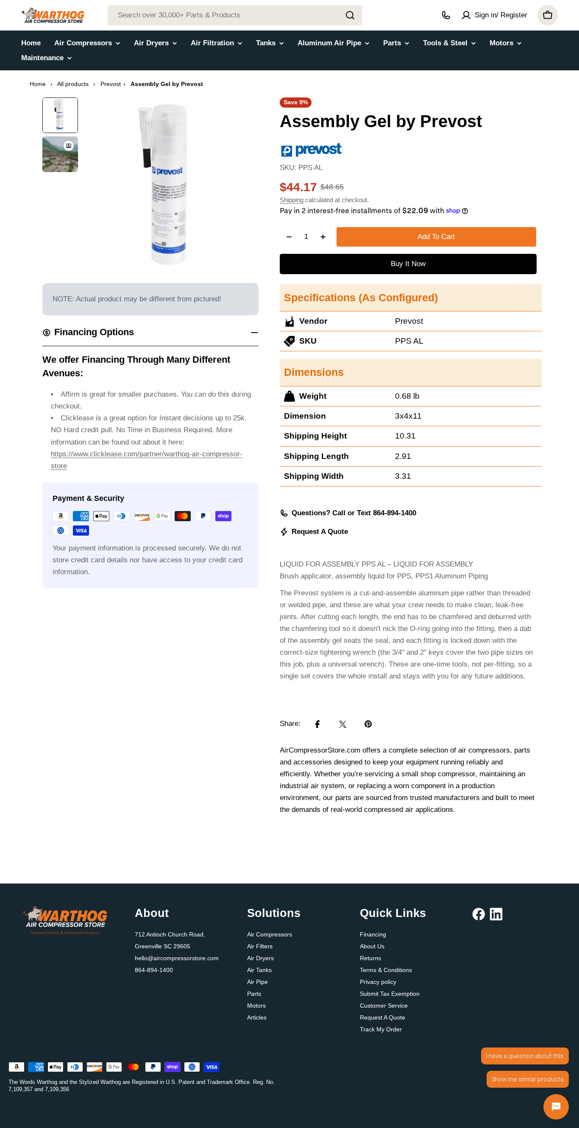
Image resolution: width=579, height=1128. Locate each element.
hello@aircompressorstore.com (177, 958)
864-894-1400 (154, 970)
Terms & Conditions (386, 970)
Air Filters (260, 946)
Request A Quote (320, 532)
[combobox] (235, 15)
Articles (257, 1017)
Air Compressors (269, 934)
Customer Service (384, 1005)
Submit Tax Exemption (390, 993)
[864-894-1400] (446, 15)
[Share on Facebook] (317, 724)
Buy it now (408, 264)
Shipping (291, 199)
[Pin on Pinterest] (368, 724)
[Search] (350, 15)
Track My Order (381, 1029)
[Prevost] (311, 147)
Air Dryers (260, 958)
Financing (373, 934)
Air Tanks (259, 970)
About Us (372, 946)
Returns (370, 958)
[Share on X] (343, 724)
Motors (256, 1005)
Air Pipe (257, 981)
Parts (254, 993)
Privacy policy (378, 981)
